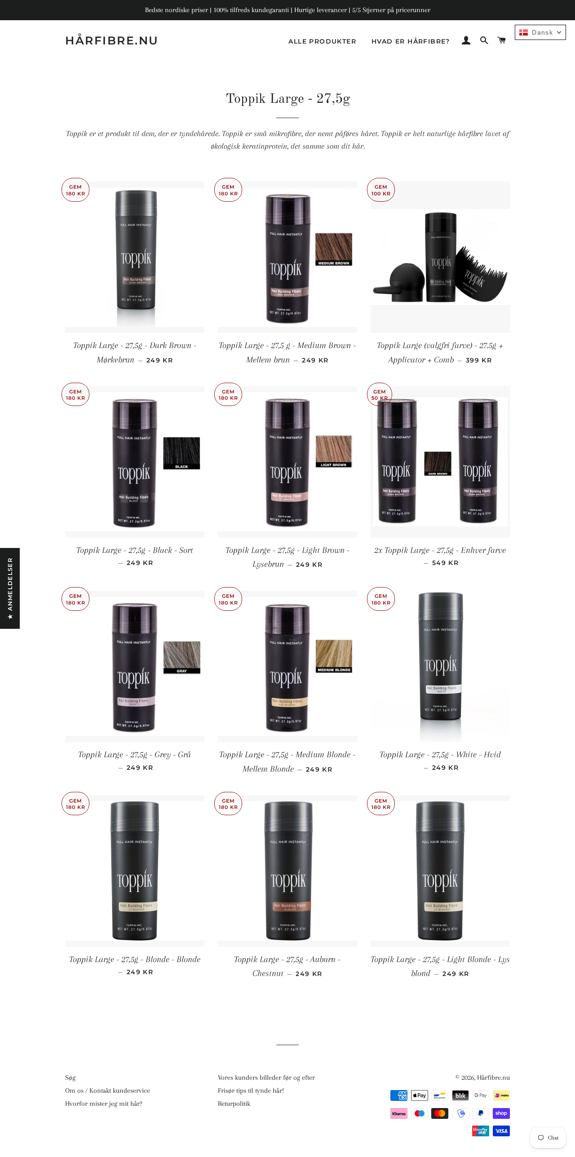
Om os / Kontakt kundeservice (107, 1090)
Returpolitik (234, 1104)
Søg (70, 1077)
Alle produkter (322, 41)
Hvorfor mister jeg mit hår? (103, 1104)
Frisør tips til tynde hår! (251, 1090)
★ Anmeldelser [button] (9, 588)
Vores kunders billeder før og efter (266, 1077)
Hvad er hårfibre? (411, 41)
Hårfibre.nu (112, 40)
